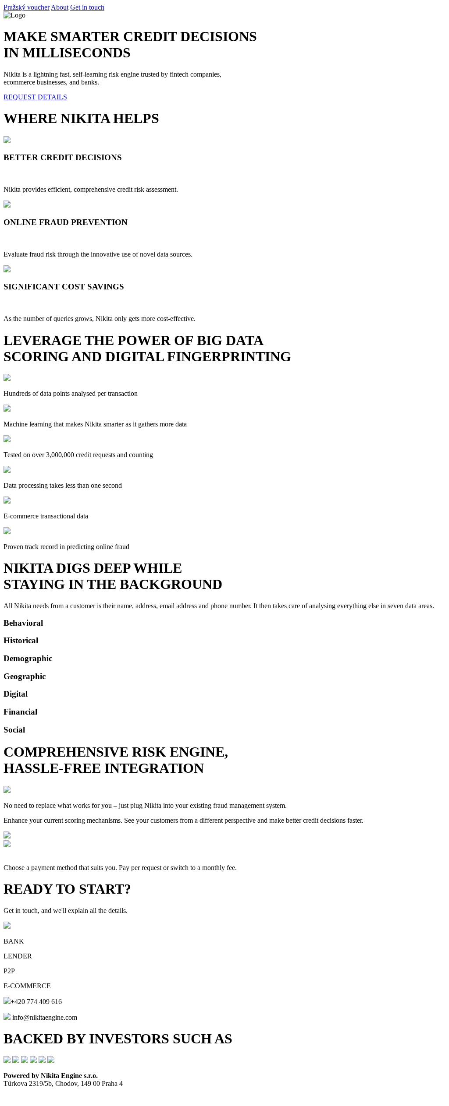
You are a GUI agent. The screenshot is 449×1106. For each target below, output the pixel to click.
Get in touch (87, 7)
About (59, 7)
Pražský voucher (27, 7)
